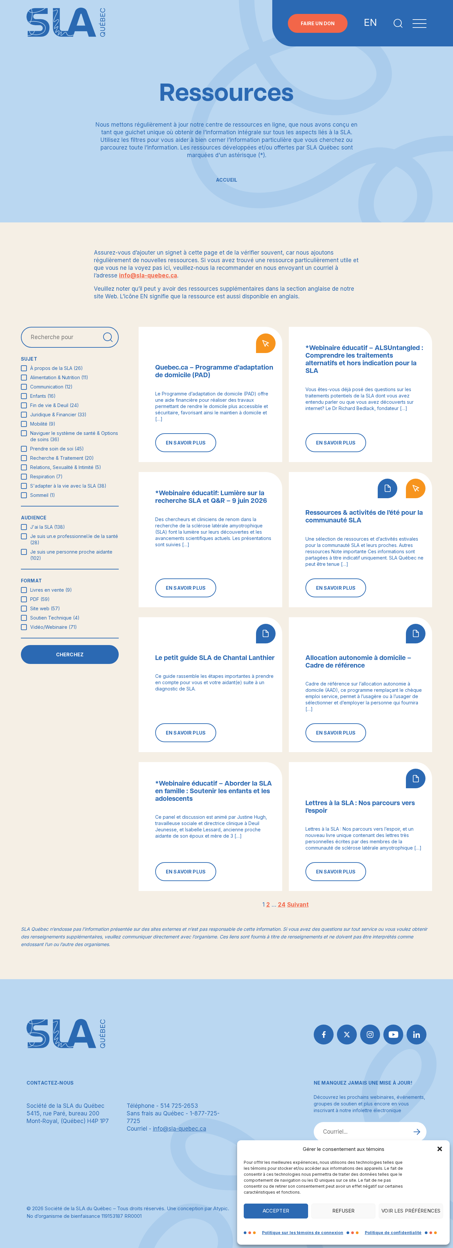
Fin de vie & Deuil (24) (54, 405)
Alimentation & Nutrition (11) (59, 377)
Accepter (276, 1211)
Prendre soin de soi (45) (57, 448)
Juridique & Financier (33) (58, 414)
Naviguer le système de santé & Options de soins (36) (74, 436)
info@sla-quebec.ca (148, 275)
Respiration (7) (46, 476)
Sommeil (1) (42, 495)
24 (282, 904)
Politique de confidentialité (393, 1232)
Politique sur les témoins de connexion (302, 1232)
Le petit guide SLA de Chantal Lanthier (215, 658)
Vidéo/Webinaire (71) (53, 627)
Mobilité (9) (42, 424)
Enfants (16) (43, 396)
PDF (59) (40, 599)
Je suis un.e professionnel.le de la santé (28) (74, 539)
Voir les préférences (410, 1211)
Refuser (343, 1211)
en (370, 23)
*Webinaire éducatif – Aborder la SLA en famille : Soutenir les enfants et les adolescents (213, 791)
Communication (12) (51, 386)
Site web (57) (45, 608)
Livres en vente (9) (51, 590)
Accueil (226, 180)
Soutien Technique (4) (55, 618)
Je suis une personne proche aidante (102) (71, 555)
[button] (439, 1149)
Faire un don (318, 23)
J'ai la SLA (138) (47, 527)
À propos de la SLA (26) (56, 368)
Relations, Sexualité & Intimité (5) (65, 467)
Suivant (298, 904)
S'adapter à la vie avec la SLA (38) (68, 486)
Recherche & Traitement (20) (62, 458)
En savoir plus (186, 443)
